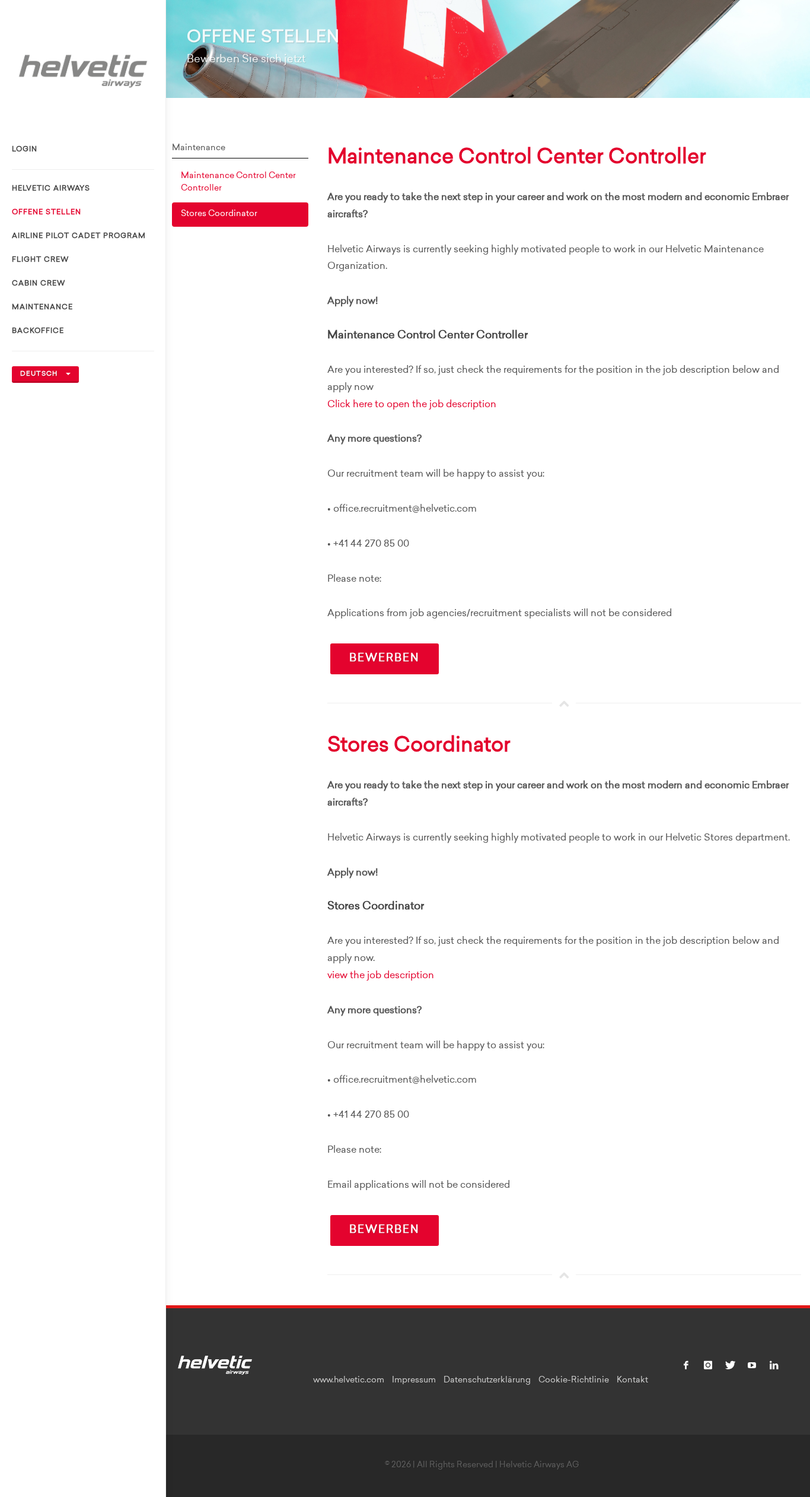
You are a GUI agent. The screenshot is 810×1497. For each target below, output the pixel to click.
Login (24, 149)
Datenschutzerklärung (487, 1381)
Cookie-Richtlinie (573, 1381)
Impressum (414, 1381)
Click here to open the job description (411, 405)
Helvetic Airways (51, 188)
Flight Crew (40, 260)
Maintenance (42, 307)
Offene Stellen (46, 212)
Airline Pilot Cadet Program (79, 236)
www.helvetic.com (348, 1381)
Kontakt (632, 1381)
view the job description (380, 976)
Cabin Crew (38, 283)
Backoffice (38, 331)
